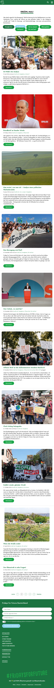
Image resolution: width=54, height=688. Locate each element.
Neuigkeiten (8, 27)
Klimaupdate (45, 27)
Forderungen (6, 650)
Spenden (5, 661)
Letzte (13, 594)
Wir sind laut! (32, 29)
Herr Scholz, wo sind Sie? (12, 309)
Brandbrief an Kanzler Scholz (14, 130)
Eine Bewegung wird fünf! (12, 250)
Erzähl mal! (20, 27)
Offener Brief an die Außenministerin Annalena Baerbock (24, 367)
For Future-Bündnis (8, 646)
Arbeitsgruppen (7, 643)
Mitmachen (5, 633)
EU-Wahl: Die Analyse (11, 72)
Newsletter (6, 657)
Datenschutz (9, 666)
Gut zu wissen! (32, 27)
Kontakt (19, 666)
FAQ (17, 666)
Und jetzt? (20, 29)
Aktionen (5, 637)
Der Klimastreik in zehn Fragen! (14, 567)
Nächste (39, 594)
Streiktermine (6, 639)
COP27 (39, 370)
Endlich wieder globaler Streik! (14, 485)
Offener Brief (26, 133)
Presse (14, 666)
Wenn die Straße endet (11, 544)
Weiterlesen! (10, 88)
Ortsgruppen (6, 641)
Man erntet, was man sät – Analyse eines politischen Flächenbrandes (22, 188)
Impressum (4, 666)
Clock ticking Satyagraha (12, 426)
